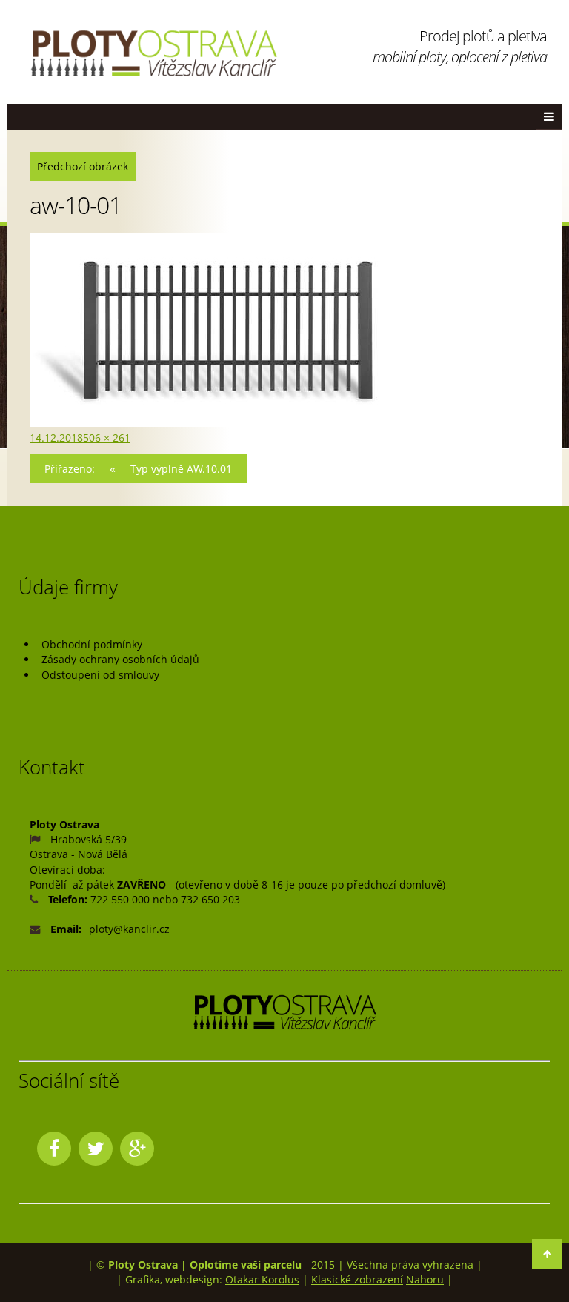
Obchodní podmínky (91, 644)
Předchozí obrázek (82, 166)
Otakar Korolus (262, 1279)
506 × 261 (106, 438)
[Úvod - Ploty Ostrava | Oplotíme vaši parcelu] (153, 53)
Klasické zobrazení (357, 1279)
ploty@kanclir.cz (129, 929)
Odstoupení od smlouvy (100, 675)
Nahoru (425, 1279)
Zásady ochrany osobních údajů (120, 659)
